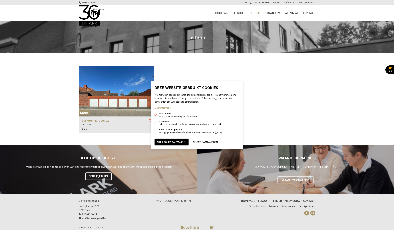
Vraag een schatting (295, 180)
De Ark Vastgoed (89, 201)
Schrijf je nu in (98, 176)
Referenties (290, 2)
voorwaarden (85, 227)
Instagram (312, 213)
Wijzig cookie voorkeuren (173, 201)
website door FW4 (212, 227)
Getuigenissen (306, 2)
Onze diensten (262, 2)
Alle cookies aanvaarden (171, 141)
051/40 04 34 (88, 2)
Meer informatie (163, 107)
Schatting (246, 2)
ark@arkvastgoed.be (94, 218)
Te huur (254, 13)
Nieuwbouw (272, 13)
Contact (309, 13)
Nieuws (277, 2)
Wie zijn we (291, 13)
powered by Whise (193, 227)
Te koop (239, 13)
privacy (99, 227)
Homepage (222, 13)
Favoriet (150, 120)
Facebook (306, 213)
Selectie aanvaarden (205, 141)
